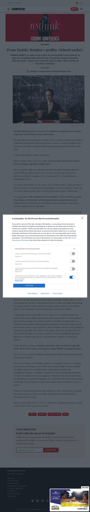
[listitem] (45, 249)
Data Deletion (32, 293)
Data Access (45, 293)
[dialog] (45, 256)
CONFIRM (29, 285)
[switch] (72, 253)
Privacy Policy (57, 293)
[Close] (83, 219)
